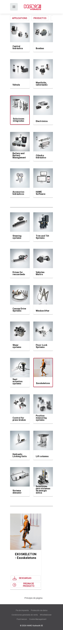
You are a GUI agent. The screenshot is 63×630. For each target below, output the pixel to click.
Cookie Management (37, 619)
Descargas (25, 578)
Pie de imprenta (22, 610)
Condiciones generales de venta (25, 615)
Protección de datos (39, 610)
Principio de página (33, 598)
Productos (39, 18)
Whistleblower (46, 615)
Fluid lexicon (22, 619)
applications (19, 18)
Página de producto (28, 584)
